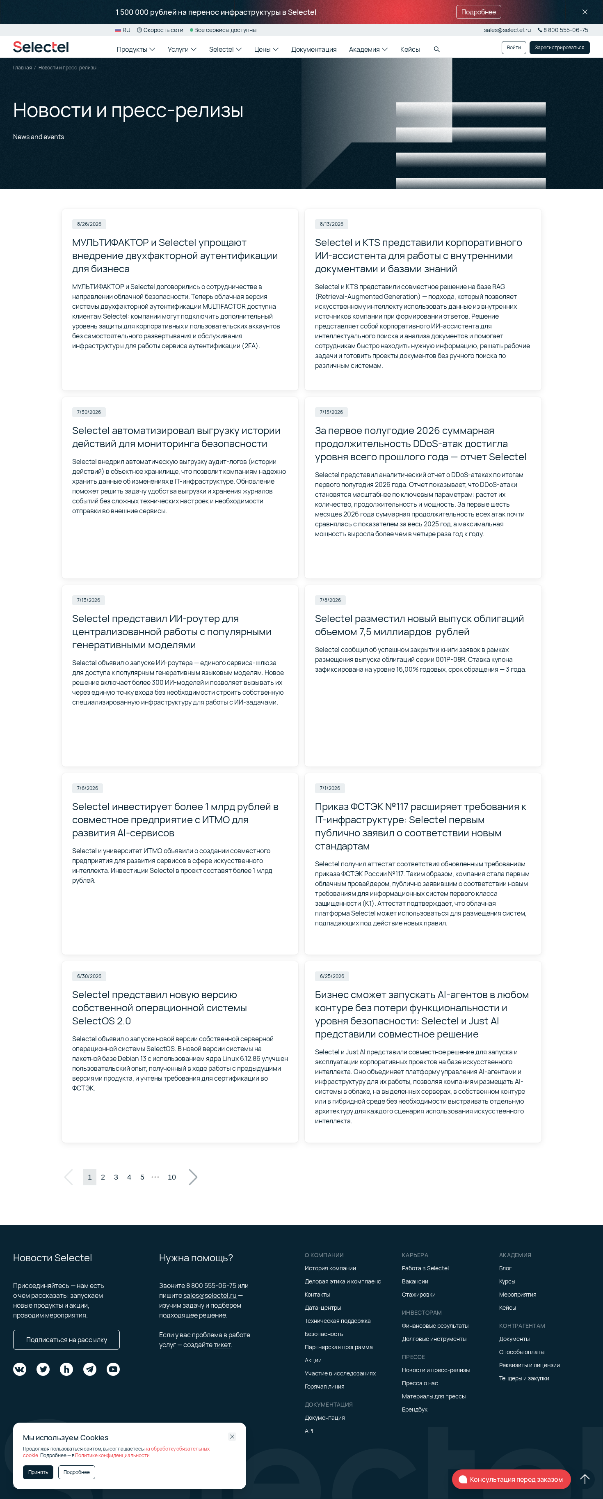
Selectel (221, 49)
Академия (364, 49)
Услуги (178, 49)
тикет (222, 1344)
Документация (314, 49)
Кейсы (410, 49)
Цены (262, 49)
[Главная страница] (41, 46)
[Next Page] (193, 1177)
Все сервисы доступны (225, 30)
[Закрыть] (585, 12)
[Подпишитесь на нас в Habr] (66, 1369)
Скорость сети (163, 30)
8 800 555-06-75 (211, 1285)
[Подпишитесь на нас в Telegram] (89, 1369)
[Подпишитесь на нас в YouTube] (113, 1369)
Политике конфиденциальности (112, 1455)
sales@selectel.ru (507, 30)
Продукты (132, 49)
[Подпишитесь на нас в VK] (19, 1369)
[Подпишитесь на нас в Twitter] (43, 1369)
